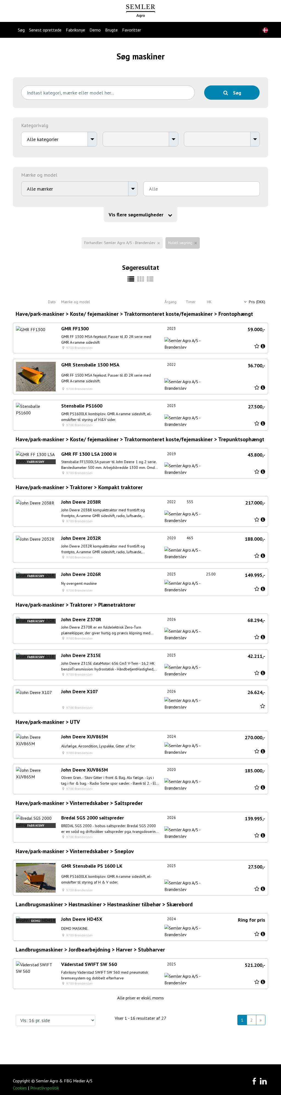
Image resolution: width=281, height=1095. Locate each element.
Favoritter (131, 30)
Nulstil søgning (180, 242)
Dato (52, 301)
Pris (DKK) (256, 301)
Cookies (20, 1088)
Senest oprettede (45, 30)
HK (209, 301)
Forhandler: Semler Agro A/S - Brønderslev (119, 242)
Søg (21, 30)
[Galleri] (140, 279)
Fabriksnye (75, 30)
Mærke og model (75, 301)
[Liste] (150, 279)
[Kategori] (131, 279)
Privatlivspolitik (44, 1088)
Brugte (111, 30)
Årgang (170, 301)
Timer (191, 301)
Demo (95, 30)
